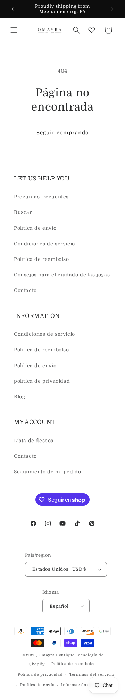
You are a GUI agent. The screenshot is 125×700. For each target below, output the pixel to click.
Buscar (23, 212)
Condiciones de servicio (44, 243)
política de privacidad (42, 381)
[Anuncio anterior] (12, 9)
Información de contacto (86, 685)
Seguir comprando (62, 133)
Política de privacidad (40, 674)
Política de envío (35, 228)
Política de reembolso (41, 259)
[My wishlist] (91, 30)
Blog (19, 396)
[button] (14, 30)
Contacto (25, 290)
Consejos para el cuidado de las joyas (62, 274)
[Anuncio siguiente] (112, 9)
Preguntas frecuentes (41, 196)
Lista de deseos (33, 440)
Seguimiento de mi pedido (47, 471)
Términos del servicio (91, 674)
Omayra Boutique (57, 655)
